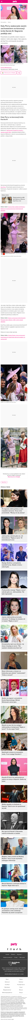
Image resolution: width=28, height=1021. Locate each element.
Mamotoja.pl (7, 987)
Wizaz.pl (21, 990)
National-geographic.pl (7, 992)
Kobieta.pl (21, 982)
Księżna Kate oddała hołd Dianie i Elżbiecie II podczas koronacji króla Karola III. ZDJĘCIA (13, 208)
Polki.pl (20, 979)
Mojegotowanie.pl (7, 990)
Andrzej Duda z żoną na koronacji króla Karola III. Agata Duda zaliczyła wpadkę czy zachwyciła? (13, 337)
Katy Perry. (3, 187)
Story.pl (21, 992)
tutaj (13, 1019)
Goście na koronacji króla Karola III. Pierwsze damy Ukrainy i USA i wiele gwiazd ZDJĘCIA (13, 319)
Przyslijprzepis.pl (21, 984)
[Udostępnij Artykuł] (19, 72)
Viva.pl (20, 987)
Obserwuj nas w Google (9, 72)
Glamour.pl (7, 982)
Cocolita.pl (7, 984)
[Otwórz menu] (1, 1)
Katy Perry (4, 482)
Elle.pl (7, 979)
